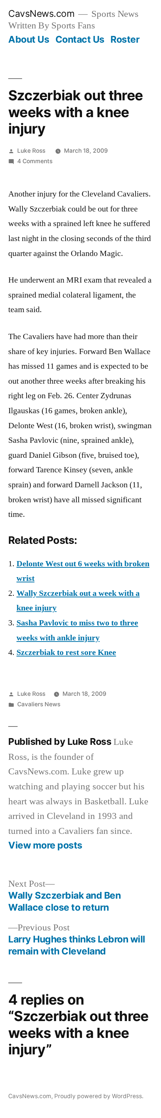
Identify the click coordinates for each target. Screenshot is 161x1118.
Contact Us (79, 39)
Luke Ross (31, 150)
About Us (28, 39)
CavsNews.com (41, 13)
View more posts (45, 845)
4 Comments (34, 161)
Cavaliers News (38, 704)
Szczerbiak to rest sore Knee (66, 652)
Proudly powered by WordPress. (98, 1096)
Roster (124, 39)
